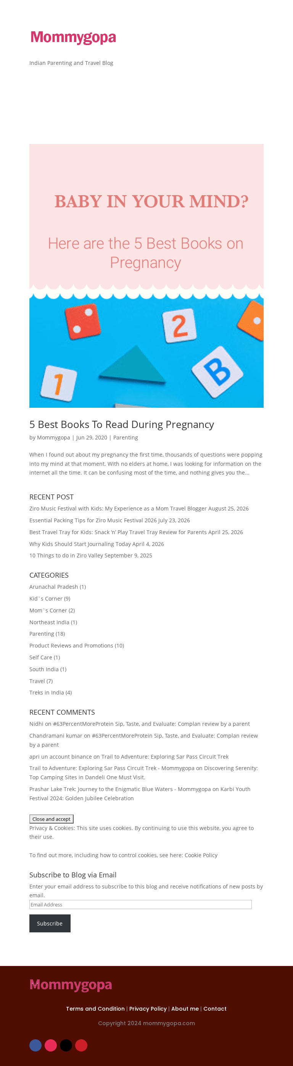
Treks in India (46, 692)
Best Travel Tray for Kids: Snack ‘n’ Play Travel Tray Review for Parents (118, 532)
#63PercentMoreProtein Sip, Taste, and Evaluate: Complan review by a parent (151, 723)
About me (185, 1009)
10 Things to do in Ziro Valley (66, 555)
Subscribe (50, 923)
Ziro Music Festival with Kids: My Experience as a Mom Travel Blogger (118, 508)
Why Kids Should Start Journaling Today (80, 544)
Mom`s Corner (48, 610)
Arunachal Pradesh (53, 586)
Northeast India (49, 622)
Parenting (125, 437)
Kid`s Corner (46, 598)
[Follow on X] (66, 1045)
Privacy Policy (148, 1009)
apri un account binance (60, 756)
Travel (37, 681)
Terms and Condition (96, 1009)
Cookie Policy (201, 855)
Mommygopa (53, 437)
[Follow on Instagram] (51, 1045)
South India (44, 669)
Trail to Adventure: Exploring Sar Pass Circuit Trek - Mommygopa (112, 768)
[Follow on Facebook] (35, 1045)
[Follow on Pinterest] (81, 1045)
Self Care (40, 657)
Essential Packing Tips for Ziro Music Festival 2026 (93, 520)
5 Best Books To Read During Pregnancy (121, 424)
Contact (215, 1009)
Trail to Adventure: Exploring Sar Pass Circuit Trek (165, 756)
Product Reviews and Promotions (71, 645)
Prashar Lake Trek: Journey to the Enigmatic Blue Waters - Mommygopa (120, 789)
